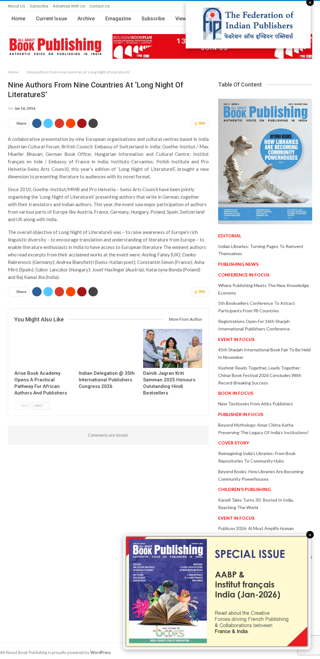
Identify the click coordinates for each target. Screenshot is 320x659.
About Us (16, 6)
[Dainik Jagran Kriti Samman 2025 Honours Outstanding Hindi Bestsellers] (172, 348)
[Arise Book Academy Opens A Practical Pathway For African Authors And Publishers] (43, 348)
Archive (86, 19)
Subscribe (39, 6)
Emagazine (118, 19)
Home (18, 19)
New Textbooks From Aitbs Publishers (255, 403)
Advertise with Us (69, 6)
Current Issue (51, 19)
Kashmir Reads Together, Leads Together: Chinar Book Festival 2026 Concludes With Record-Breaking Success (259, 375)
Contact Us (100, 6)
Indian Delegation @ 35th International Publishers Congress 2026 (107, 379)
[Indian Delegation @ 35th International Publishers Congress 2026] (108, 348)
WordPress (100, 652)
